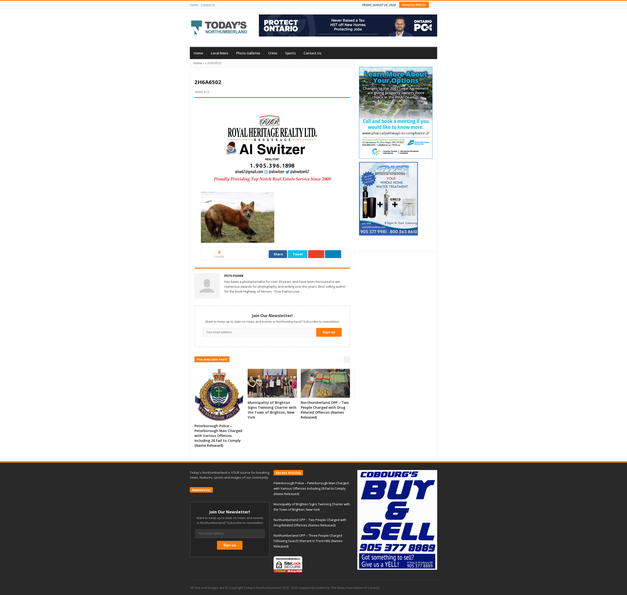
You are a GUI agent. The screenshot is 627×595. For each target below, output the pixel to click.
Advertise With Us (414, 5)
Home (194, 5)
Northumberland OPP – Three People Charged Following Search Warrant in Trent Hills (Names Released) (308, 540)
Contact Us (208, 5)
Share (278, 254)
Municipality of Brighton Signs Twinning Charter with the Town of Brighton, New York (272, 410)
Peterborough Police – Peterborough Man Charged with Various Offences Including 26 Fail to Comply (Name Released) (218, 435)
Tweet (298, 254)
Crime (272, 53)
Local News (219, 53)
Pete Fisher (233, 275)
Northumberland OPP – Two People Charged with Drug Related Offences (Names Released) (325, 410)
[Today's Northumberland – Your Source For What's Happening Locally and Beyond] (219, 28)
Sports (290, 53)
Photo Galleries (248, 53)
